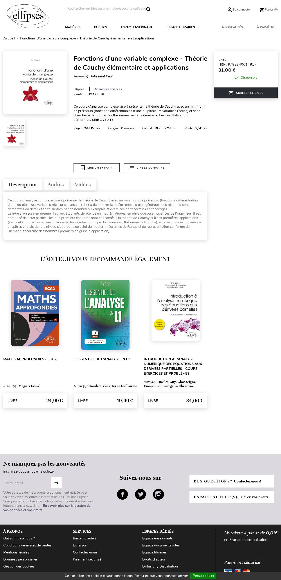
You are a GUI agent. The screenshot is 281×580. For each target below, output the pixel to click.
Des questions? (227, 481)
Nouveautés (232, 27)
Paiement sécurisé (87, 559)
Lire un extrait (99, 167)
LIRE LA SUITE (102, 120)
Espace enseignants (157, 538)
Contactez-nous (85, 552)
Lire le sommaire (150, 167)
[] (148, 9)
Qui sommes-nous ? (19, 538)
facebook (122, 494)
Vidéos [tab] (83, 184)
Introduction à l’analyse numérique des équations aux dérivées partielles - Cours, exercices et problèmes (173, 366)
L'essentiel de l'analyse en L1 (102, 359)
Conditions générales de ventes (27, 545)
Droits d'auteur (154, 559)
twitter (140, 494)
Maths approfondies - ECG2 (30, 359)
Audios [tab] (56, 184)
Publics (100, 27)
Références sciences (108, 89)
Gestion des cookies (18, 566)
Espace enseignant (137, 27)
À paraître (266, 27)
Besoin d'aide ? (84, 538)
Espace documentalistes (161, 545)
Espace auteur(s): (231, 497)
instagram (158, 494)
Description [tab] (23, 184)
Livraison (80, 545)
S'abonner (56, 482)
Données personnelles (20, 559)
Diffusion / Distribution (160, 566)
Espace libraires (181, 27)
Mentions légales (16, 552)
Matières (72, 27)
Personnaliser (203, 576)
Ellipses (79, 89)
